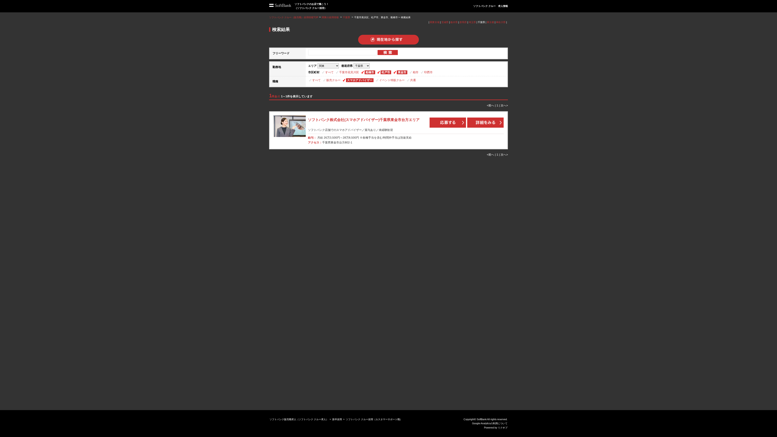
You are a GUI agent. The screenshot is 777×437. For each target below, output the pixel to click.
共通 (413, 80)
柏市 (415, 72)
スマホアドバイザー (360, 80)
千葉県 (346, 17)
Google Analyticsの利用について (489, 423)
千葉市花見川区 (349, 72)
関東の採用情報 (330, 17)
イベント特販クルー (392, 80)
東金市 (402, 72)
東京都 (490, 22)
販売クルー (333, 80)
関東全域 (434, 22)
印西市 (428, 72)
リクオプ (502, 427)
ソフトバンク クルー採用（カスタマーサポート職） (374, 419)
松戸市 (386, 72)
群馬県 (463, 22)
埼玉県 (472, 22)
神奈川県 (501, 22)
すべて (329, 72)
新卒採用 (337, 419)
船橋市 (370, 72)
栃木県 (454, 22)
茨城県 (445, 22)
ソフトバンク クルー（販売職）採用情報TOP (293, 17)
